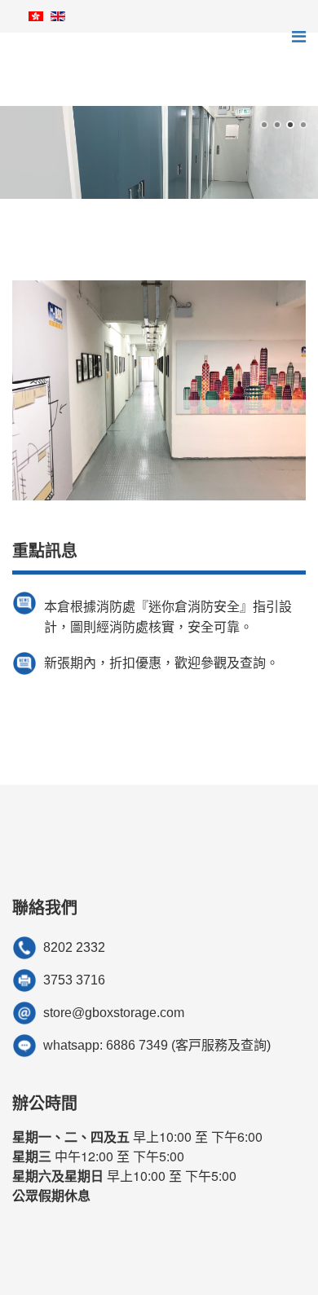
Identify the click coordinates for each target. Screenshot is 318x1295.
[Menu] (299, 37)
